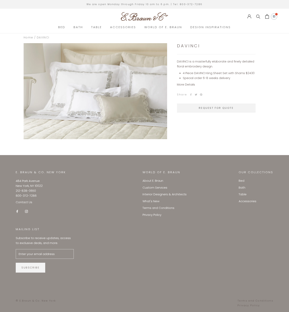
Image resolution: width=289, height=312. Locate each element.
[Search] (258, 16)
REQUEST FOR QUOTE (216, 108)
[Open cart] (267, 16)
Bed (241, 181)
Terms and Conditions (158, 208)
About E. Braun (153, 181)
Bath (242, 187)
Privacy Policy (152, 215)
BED (61, 27)
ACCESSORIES (123, 27)
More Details (186, 84)
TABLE (96, 27)
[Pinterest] (201, 94)
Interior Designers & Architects (165, 194)
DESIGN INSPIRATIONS (210, 27)
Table (243, 194)
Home (28, 37)
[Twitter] (196, 94)
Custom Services (155, 187)
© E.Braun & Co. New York (36, 300)
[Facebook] (191, 94)
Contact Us (24, 202)
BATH (78, 27)
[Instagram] (26, 211)
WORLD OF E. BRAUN (163, 27)
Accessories (247, 201)
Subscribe (30, 267)
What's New (151, 201)
